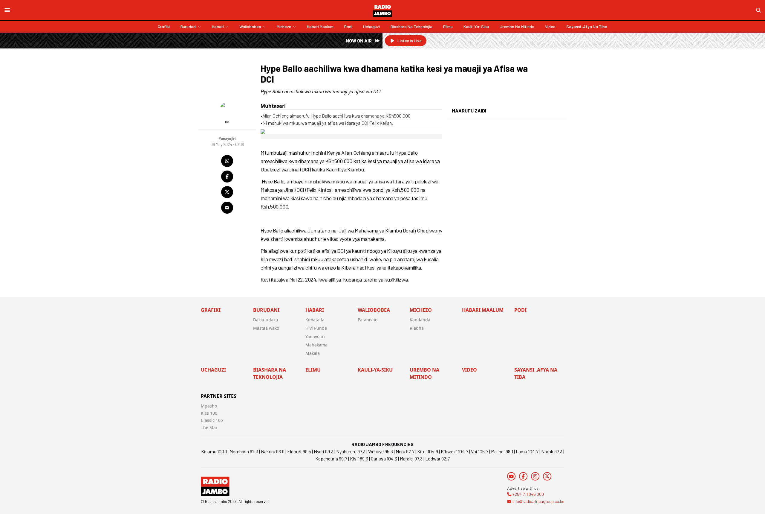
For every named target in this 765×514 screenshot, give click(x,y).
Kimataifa (315, 320)
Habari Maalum (320, 26)
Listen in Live (409, 40)
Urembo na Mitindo (517, 26)
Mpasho (209, 406)
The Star (209, 427)
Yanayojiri (315, 336)
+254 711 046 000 (528, 494)
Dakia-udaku (265, 320)
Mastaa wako (266, 328)
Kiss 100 (209, 413)
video (550, 26)
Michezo (284, 26)
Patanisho (367, 320)
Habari (218, 26)
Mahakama (316, 345)
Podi (348, 26)
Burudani (188, 26)
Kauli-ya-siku (476, 26)
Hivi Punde (316, 328)
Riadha (417, 328)
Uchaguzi (371, 26)
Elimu (448, 26)
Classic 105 (212, 420)
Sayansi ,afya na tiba (586, 26)
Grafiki (164, 26)
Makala (312, 353)
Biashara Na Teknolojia (411, 26)
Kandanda (420, 320)
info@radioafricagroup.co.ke (538, 501)
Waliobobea (250, 26)
